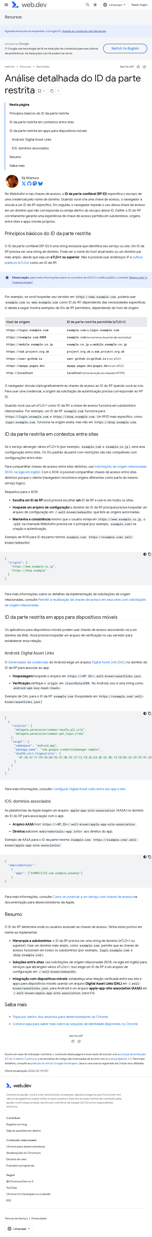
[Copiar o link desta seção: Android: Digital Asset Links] (57, 653)
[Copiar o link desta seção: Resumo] (25, 914)
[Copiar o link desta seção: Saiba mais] (30, 1005)
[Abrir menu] (6, 5)
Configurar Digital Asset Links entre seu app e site (89, 789)
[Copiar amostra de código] (149, 554)
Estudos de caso (16, 1159)
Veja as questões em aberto (23, 1130)
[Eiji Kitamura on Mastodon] (35, 184)
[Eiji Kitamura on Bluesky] (40, 184)
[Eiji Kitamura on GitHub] (29, 184)
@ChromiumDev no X (19, 1181)
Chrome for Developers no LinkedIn (28, 1194)
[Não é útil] (144, 67)
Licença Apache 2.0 (120, 1059)
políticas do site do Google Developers (54, 1063)
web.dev (10, 66)
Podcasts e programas (20, 1165)
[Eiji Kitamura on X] (24, 184)
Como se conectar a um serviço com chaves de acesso (93, 897)
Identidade (42, 66)
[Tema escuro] (144, 554)
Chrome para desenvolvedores (25, 1146)
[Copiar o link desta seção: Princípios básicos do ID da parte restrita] (94, 234)
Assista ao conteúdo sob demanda (84, 31)
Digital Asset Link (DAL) (109, 662)
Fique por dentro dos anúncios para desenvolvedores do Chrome (60, 1017)
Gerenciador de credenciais (28, 662)
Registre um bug (16, 1124)
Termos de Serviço (16, 1218)
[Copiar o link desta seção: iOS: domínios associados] (54, 801)
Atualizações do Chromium (23, 1153)
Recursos (13, 17)
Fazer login (139, 5)
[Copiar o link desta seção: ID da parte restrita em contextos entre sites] (101, 434)
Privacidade (38, 1218)
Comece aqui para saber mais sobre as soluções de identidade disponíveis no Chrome (75, 1024)
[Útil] (138, 67)
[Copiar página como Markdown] (52, 91)
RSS (8, 1200)
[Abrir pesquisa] (87, 4)
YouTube (11, 1187)
